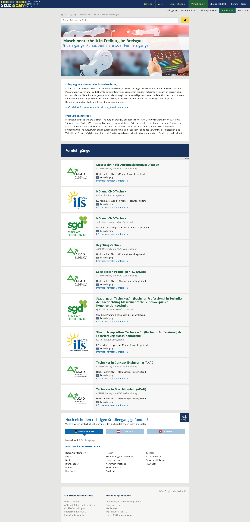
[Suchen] (185, 20)
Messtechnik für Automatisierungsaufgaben (127, 165)
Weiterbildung (198, 3)
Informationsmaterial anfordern (112, 180)
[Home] (62, 14)
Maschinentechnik (88, 14)
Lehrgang (72, 14)
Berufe (234, 3)
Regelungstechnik (108, 245)
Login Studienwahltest (75, 515)
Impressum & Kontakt (75, 511)
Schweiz (167, 431)
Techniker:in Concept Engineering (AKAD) (125, 362)
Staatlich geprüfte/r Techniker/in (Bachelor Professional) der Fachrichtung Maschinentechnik (139, 334)
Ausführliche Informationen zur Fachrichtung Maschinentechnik (96, 107)
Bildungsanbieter (209, 10)
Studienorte (227, 10)
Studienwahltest (218, 3)
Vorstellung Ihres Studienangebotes (123, 501)
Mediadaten (112, 508)
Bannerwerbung (114, 505)
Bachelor (147, 3)
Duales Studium (177, 3)
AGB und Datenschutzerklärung (79, 505)
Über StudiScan (72, 501)
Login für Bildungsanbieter (119, 515)
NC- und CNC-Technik (111, 191)
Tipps (243, 3)
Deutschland (86, 431)
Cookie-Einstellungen (74, 508)
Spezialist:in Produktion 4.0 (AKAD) (121, 272)
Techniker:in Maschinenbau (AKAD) (121, 389)
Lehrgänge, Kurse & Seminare (181, 10)
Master (161, 3)
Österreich (127, 431)
